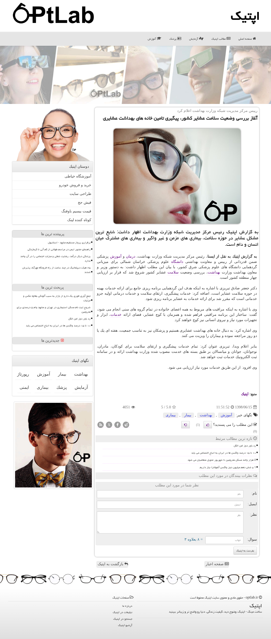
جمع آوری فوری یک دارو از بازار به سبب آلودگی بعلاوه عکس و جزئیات (57, 298)
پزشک (173, 39)
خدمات (116, 315)
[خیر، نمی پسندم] (185, 424)
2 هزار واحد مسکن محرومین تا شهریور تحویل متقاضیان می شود (222, 460)
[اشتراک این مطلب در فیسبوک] (117, 425)
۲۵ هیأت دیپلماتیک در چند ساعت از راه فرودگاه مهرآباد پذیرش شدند (56, 270)
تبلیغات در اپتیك (122, 612)
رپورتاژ (23, 374)
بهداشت (214, 272)
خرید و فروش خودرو (75, 185)
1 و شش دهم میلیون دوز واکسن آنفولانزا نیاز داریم (228, 467)
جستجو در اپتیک (122, 619)
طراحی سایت (80, 194)
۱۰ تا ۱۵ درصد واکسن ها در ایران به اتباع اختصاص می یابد (223, 452)
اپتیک (245, 15)
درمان (130, 256)
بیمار (187, 415)
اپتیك (245, 394)
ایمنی (24, 387)
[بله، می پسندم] (208, 424)
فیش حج (84, 202)
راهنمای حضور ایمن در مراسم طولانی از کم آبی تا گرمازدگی (59, 249)
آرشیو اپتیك (125, 625)
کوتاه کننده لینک (79, 220)
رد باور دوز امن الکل (245, 445)
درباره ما (127, 606)
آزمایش (194, 39)
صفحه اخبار (215, 564)
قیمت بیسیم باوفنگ (76, 211)
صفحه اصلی (245, 39)
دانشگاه (177, 262)
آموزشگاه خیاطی (78, 176)
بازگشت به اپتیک (111, 564)
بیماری (171, 415)
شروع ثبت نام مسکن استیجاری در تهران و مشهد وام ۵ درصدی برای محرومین (54, 309)
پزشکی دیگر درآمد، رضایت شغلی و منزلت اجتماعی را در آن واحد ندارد (55, 258)
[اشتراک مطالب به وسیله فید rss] (100, 425)
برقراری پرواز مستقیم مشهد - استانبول (69, 242)
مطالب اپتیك (219, 39)
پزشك (61, 387)
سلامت (173, 272)
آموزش (152, 39)
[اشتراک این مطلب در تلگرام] (126, 425)
